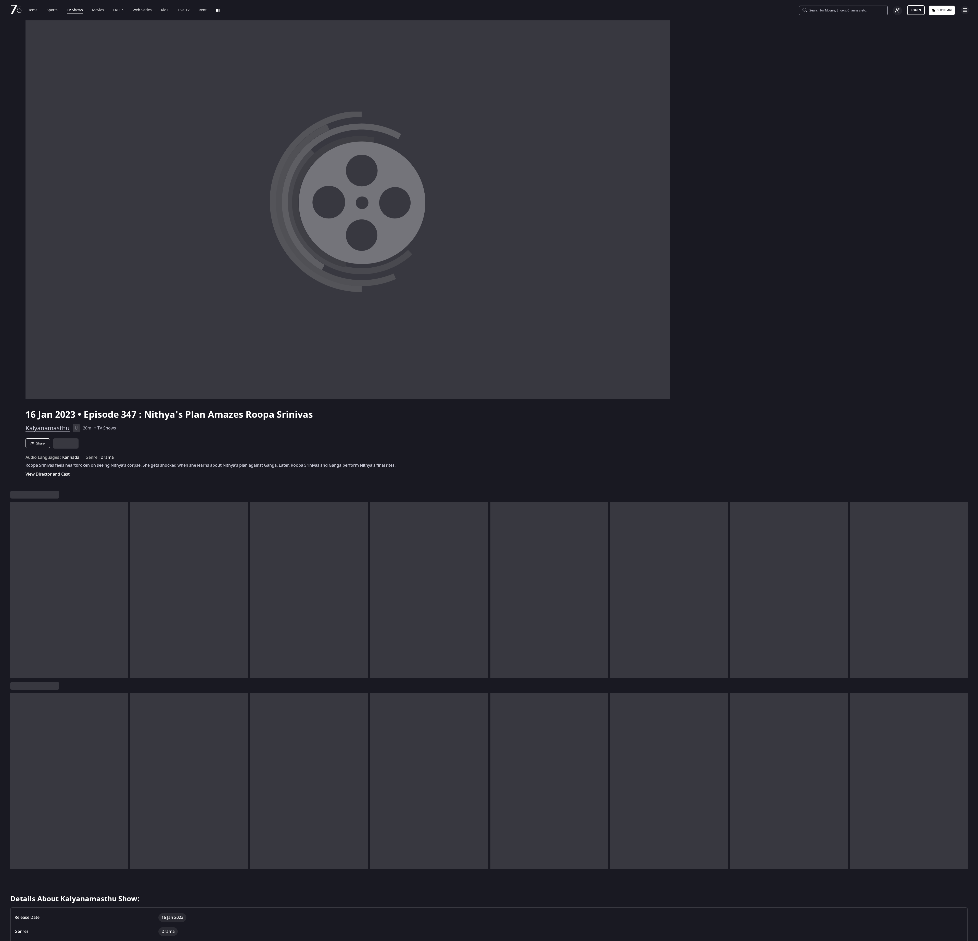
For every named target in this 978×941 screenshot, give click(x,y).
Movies (98, 10)
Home (32, 10)
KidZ (165, 10)
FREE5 (118, 10)
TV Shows (75, 10)
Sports (52, 10)
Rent (203, 10)
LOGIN (916, 10)
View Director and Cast (48, 458)
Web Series (142, 10)
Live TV (183, 10)
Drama (107, 441)
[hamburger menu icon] (965, 10)
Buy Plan (944, 10)
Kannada (70, 441)
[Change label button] (897, 10)
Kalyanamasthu (48, 411)
